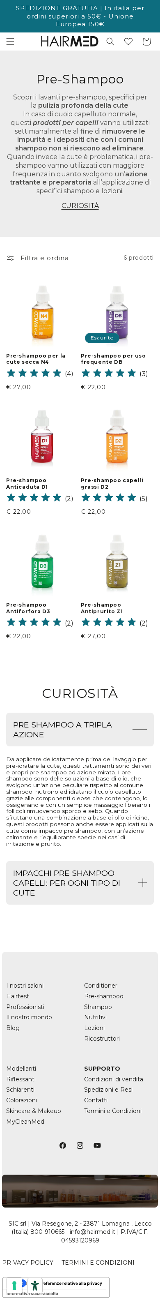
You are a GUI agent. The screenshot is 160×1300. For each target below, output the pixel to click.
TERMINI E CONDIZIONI (98, 1262)
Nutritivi (95, 1017)
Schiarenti (20, 1089)
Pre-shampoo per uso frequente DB (113, 359)
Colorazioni (21, 1100)
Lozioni (94, 1028)
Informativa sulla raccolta (32, 1293)
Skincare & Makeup (33, 1111)
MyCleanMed (25, 1121)
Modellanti (21, 1068)
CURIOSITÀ (80, 206)
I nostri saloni (24, 985)
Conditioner (100, 985)
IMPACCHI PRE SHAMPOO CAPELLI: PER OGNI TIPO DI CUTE (66, 883)
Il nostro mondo (29, 1017)
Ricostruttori (102, 1038)
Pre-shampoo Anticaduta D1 (27, 483)
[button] (10, 41)
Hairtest (17, 996)
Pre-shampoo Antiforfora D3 (28, 608)
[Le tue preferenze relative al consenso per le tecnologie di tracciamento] (14, 1285)
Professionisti (25, 1007)
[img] (34, 374)
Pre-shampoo (103, 996)
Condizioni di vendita (113, 1079)
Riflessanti (21, 1079)
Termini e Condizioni (113, 1111)
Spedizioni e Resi (108, 1089)
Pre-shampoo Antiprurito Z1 (102, 608)
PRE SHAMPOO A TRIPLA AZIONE (62, 729)
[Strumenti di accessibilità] (35, 1285)
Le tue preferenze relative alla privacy (64, 1283)
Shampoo (98, 1007)
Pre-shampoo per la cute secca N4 (36, 359)
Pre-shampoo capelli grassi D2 (112, 483)
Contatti (95, 1100)
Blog (13, 1028)
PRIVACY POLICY (27, 1262)
